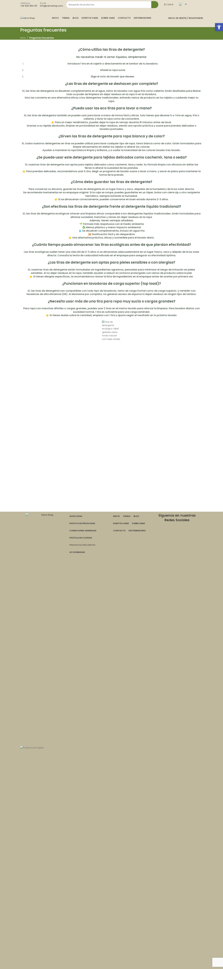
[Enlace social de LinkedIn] (192, 532)
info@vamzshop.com (51, 5)
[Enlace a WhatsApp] (201, 5)
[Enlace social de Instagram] (197, 5)
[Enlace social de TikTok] (180, 538)
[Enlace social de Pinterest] (186, 532)
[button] (219, 27)
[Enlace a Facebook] (194, 5)
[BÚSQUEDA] (154, 4)
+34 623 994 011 (28, 5)
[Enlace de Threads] (174, 532)
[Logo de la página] (27, 17)
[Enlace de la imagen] (46, 627)
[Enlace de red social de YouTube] (180, 532)
